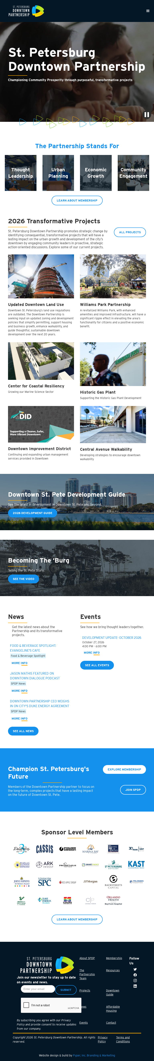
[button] (148, 11)
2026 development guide (32, 513)
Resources (113, 970)
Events (83, 1022)
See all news (23, 731)
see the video (23, 579)
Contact (111, 1022)
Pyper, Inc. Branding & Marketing (94, 1055)
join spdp (133, 789)
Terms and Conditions (123, 1039)
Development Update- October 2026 (111, 638)
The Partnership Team (87, 974)
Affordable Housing (113, 1008)
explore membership (124, 769)
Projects (84, 990)
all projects (130, 232)
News (82, 1006)
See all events (97, 665)
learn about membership (77, 200)
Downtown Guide (112, 992)
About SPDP (87, 958)
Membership (114, 958)
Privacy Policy (102, 1039)
